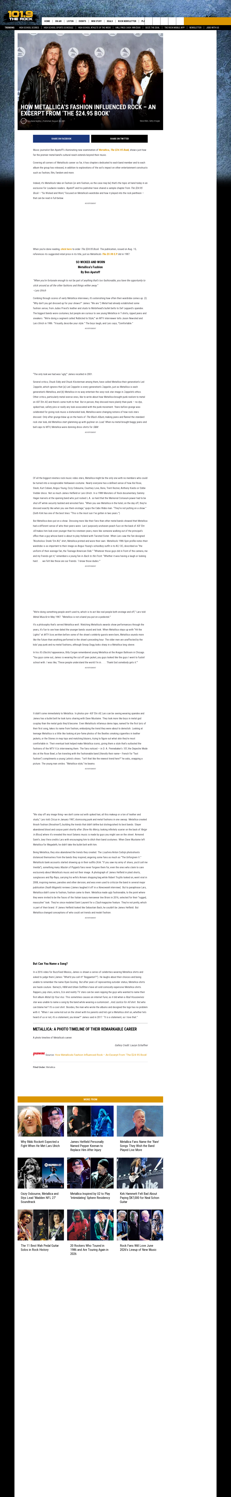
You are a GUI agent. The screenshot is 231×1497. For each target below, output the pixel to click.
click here (66, 249)
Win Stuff (96, 21)
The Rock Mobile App (175, 27)
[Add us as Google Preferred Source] (156, 21)
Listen (70, 21)
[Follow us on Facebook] (164, 21)
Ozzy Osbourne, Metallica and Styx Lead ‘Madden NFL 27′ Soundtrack (39, 1198)
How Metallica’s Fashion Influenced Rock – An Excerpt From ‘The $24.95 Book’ (101, 1054)
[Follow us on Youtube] (180, 21)
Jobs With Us (212, 27)
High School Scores (29, 27)
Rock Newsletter (127, 21)
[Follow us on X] (172, 21)
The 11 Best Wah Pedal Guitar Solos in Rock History (40, 1247)
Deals (110, 21)
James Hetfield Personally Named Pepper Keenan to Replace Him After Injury (87, 1146)
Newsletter (195, 27)
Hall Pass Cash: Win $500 (128, 27)
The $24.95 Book (119, 149)
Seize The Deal (152, 27)
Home (47, 21)
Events (82, 21)
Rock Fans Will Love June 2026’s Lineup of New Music (138, 1247)
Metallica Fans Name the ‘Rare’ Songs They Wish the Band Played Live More (139, 1146)
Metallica (104, 149)
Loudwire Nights (34, 121)
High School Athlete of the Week (94, 27)
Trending (9, 27)
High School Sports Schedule (58, 27)
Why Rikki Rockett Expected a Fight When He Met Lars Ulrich (40, 1144)
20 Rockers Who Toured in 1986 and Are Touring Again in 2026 (89, 1250)
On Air (58, 21)
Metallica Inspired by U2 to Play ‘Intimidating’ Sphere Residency (90, 1195)
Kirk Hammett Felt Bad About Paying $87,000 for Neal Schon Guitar (139, 1198)
